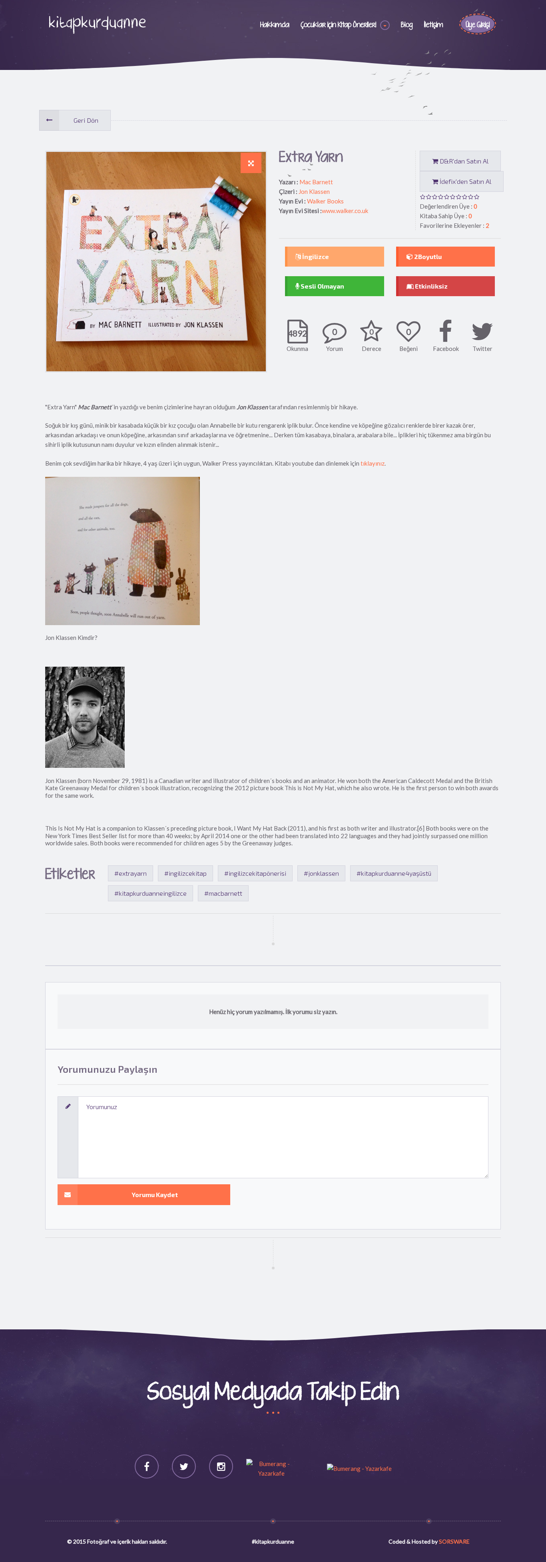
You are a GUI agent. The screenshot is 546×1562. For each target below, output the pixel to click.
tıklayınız (373, 463)
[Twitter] (184, 1466)
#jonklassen (321, 873)
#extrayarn (130, 873)
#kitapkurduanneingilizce (150, 893)
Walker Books (325, 201)
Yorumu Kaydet (155, 1194)
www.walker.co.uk (345, 210)
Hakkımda (274, 25)
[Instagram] (221, 1466)
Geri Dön (86, 120)
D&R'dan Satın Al (463, 161)
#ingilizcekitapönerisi (255, 873)
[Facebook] (147, 1466)
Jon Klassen (314, 191)
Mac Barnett (316, 181)
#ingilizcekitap (185, 873)
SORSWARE (454, 1541)
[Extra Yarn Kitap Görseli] (251, 163)
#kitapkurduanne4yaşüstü (394, 873)
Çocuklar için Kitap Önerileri (338, 25)
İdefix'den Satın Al (464, 181)
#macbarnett (223, 893)
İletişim (433, 25)
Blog (407, 25)
